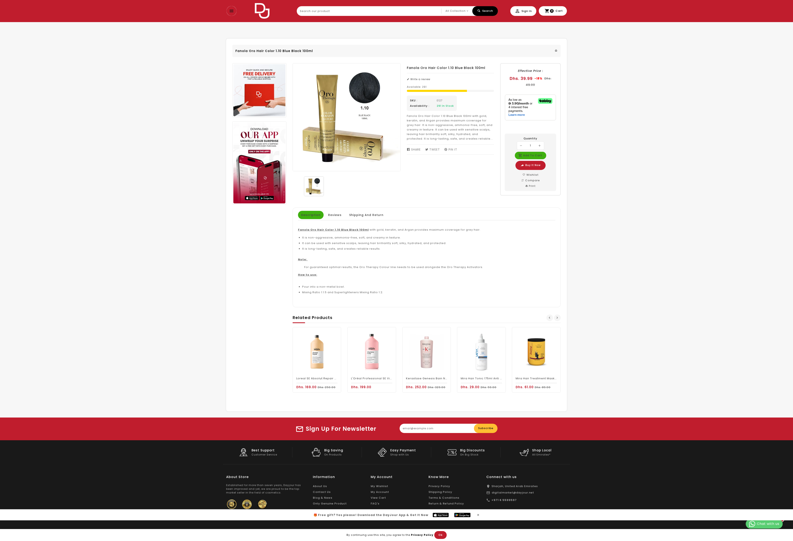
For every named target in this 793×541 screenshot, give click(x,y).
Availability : (419, 106)
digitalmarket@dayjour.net (513, 493)
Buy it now (533, 165)
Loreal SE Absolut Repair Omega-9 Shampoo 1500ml (336, 378)
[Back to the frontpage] (556, 50)
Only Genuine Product (330, 503)
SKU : (413, 100)
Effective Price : (530, 71)
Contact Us (322, 492)
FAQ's (375, 503)
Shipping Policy (440, 492)
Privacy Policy (439, 486)
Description (311, 215)
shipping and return (366, 215)
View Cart (378, 498)
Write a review (420, 79)
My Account (380, 492)
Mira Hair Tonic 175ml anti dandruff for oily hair (496, 378)
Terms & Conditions (444, 498)
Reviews (335, 215)
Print (532, 186)
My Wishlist (379, 486)
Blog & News (322, 498)
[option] (314, 186)
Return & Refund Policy (446, 503)
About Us (320, 486)
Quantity (530, 138)
